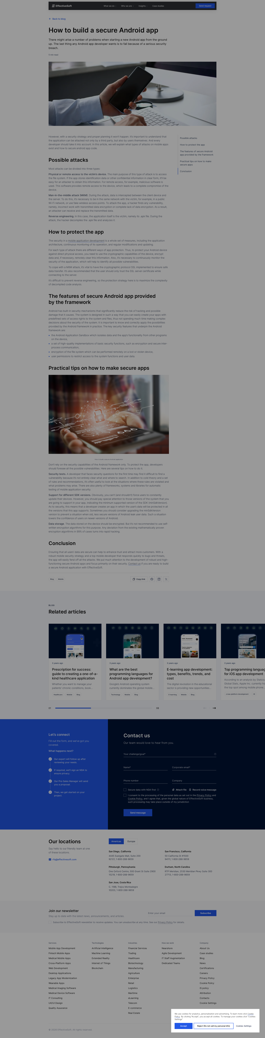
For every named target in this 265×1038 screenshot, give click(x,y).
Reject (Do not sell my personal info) (213, 1026)
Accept (183, 1026)
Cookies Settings (243, 1026)
